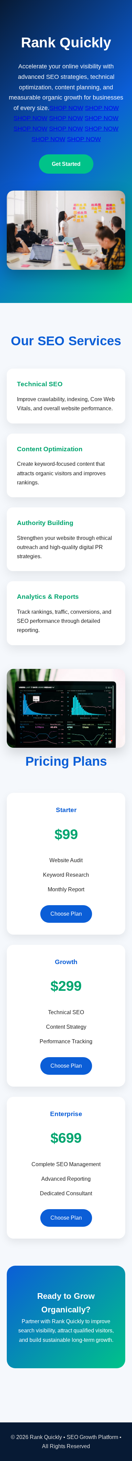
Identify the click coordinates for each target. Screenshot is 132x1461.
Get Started (66, 164)
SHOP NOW (66, 108)
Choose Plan (66, 914)
